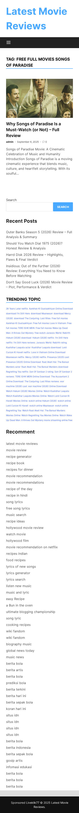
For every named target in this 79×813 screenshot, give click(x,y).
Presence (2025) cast (58, 357)
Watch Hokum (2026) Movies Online (24, 391)
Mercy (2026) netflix (35, 357)
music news (15, 657)
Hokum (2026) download (18, 337)
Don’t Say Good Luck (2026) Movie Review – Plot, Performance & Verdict (39, 284)
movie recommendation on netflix (32, 547)
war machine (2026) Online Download (47, 386)
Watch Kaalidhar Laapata (56, 391)
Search (11, 200)
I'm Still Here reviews (24, 342)
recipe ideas (15, 521)
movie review (16, 450)
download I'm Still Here (18, 313)
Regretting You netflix (17, 371)
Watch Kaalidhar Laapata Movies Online (26, 396)
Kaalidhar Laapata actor (18, 347)
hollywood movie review (25, 528)
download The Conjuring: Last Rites (32, 318)
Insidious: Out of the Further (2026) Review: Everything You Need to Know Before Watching (35, 271)
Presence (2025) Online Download (23, 362)
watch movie (16, 534)
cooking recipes (18, 625)
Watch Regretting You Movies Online (40, 415)
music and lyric (17, 592)
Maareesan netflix (15, 357)
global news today (20, 651)
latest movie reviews (22, 444)
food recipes (16, 560)
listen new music (18, 586)
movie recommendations (25, 482)
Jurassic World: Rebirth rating (51, 342)
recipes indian (16, 553)
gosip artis (14, 760)
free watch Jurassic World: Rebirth (52, 333)
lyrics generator (18, 573)
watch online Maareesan (41, 405)
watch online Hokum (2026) (43, 401)
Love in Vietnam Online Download (48, 352)
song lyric (13, 618)
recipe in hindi (17, 495)
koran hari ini (16, 709)
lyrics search (15, 579)
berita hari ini (16, 696)
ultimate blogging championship (30, 612)
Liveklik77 (32, 802)
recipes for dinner (19, 469)
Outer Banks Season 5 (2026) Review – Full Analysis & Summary (39, 234)
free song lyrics (18, 508)
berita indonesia (18, 748)
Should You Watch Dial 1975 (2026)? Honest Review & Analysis (34, 245)
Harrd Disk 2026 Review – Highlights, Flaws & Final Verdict (34, 257)
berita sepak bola (19, 702)
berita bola (14, 663)
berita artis (14, 670)
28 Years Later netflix (17, 308)
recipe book (15, 463)
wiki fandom (15, 631)
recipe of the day (19, 489)
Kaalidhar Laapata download (46, 347)
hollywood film (17, 541)
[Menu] (8, 42)
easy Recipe (15, 599)
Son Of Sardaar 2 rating (41, 371)
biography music (19, 644)
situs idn (12, 715)
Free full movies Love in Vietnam (49, 323)
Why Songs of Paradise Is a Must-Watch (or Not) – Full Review (33, 129)
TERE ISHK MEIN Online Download (32, 376)
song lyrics (14, 502)
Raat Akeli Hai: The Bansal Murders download (44, 367)
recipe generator (19, 456)
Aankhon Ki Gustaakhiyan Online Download (51, 308)
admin (9, 141)
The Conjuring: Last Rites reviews (42, 381)
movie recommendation (24, 476)
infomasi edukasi (19, 767)
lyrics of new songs (21, 566)
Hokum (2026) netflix (43, 337)
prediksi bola (16, 683)
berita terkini (16, 689)
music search (16, 515)
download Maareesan (42, 313)
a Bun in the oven (19, 605)
